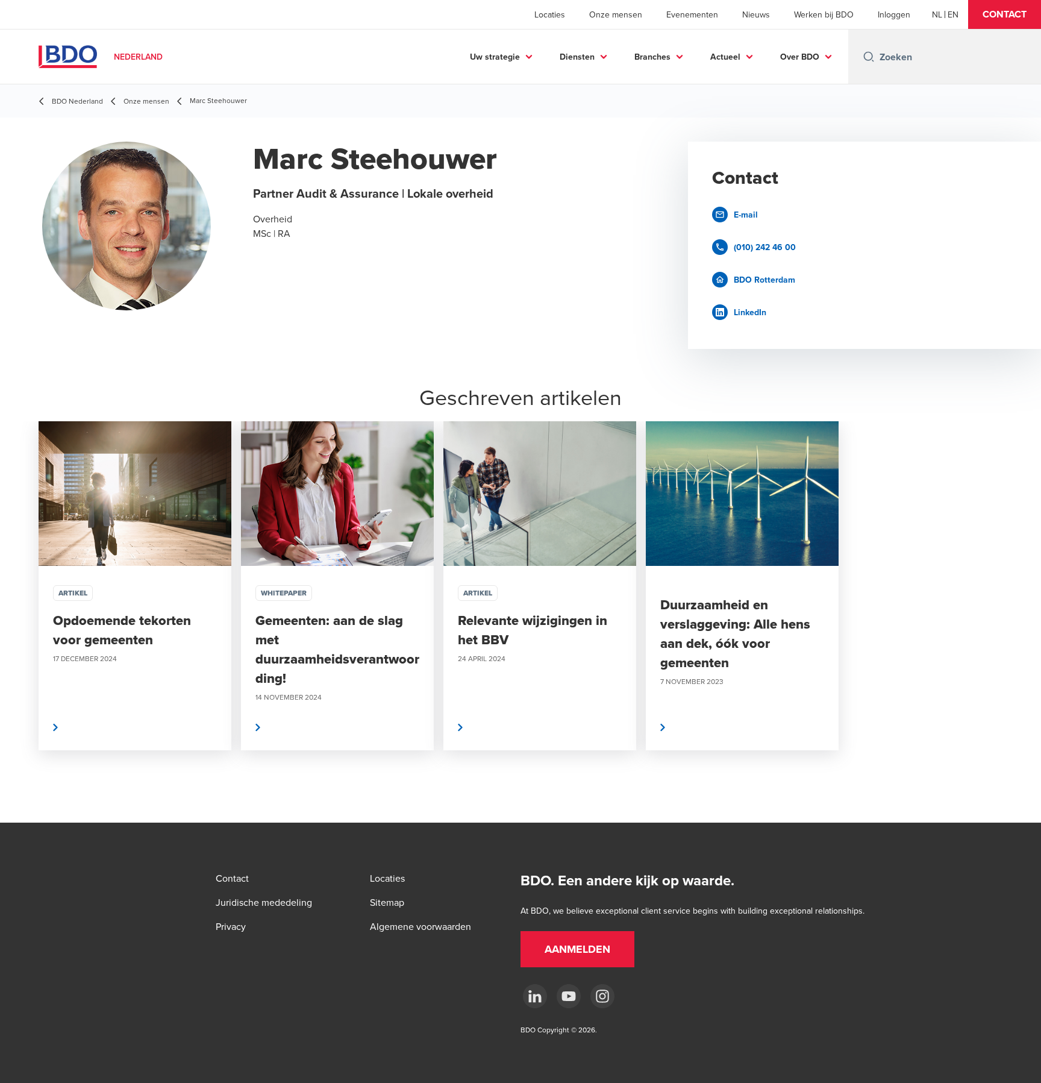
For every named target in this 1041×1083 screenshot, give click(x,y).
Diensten (577, 57)
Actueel (725, 57)
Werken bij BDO (824, 14)
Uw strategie (495, 57)
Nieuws (756, 14)
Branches (652, 57)
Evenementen (692, 14)
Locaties (549, 14)
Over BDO (799, 57)
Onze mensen (615, 14)
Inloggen (894, 14)
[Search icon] (869, 57)
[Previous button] (22, 622)
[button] (1004, 14)
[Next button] (1019, 622)
